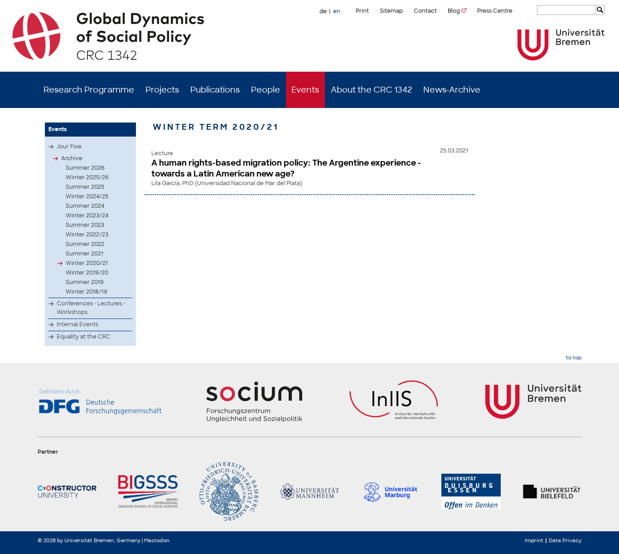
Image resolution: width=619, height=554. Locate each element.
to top (573, 358)
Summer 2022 (85, 244)
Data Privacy (565, 540)
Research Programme (89, 89)
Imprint (534, 540)
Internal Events (77, 324)
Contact (425, 11)
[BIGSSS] (147, 491)
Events (305, 89)
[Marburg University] (390, 491)
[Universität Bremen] (560, 44)
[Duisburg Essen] (470, 491)
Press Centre (495, 11)
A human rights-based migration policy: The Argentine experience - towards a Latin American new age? (286, 168)
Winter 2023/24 (87, 215)
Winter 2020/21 (87, 263)
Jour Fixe (69, 146)
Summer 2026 (85, 168)
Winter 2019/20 (87, 272)
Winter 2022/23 (87, 234)
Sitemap (391, 11)
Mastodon (156, 540)
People (265, 89)
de (323, 11)
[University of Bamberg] (228, 491)
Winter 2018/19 (86, 291)
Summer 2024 (85, 206)
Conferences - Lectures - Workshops (91, 308)
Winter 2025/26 (87, 177)
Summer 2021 (84, 253)
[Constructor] (67, 491)
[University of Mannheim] (309, 491)
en (336, 11)
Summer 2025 (85, 187)
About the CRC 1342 (371, 89)
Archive (71, 158)
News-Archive (451, 89)
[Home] (310, 36)
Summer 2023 (85, 225)
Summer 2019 (85, 282)
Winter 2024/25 (87, 196)
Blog (454, 11)
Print (362, 11)
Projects (162, 89)
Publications (215, 89)
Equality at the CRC (84, 336)
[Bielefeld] (551, 491)
